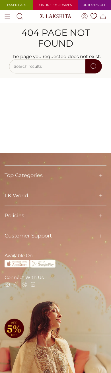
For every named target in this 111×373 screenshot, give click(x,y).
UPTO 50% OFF (94, 5)
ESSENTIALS (16, 5)
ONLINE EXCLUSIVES (55, 5)
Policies (14, 215)
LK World (16, 195)
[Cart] (103, 16)
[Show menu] (7, 16)
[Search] (93, 66)
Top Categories (24, 175)
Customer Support (28, 236)
